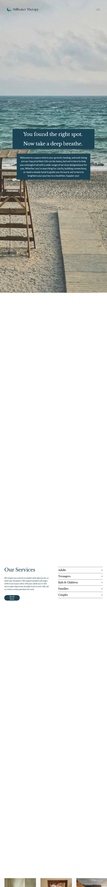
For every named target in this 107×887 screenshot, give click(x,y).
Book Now (12, 598)
